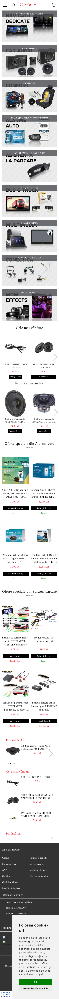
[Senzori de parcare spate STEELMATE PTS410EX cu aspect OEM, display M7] (15, 684)
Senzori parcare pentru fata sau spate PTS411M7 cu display (44, 706)
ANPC (5, 870)
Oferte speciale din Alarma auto (29, 444)
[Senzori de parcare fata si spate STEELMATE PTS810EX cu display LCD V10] (15, 619)
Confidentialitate (10, 882)
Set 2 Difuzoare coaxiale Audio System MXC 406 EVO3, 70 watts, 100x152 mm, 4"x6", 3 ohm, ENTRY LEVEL (35, 748)
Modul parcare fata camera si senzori (44, 639)
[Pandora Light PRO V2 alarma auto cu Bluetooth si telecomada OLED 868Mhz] (43, 536)
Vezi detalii (43, 377)
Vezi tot (29, 448)
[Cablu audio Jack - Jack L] (15, 347)
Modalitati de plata (38, 870)
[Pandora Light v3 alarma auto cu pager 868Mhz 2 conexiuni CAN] (15, 536)
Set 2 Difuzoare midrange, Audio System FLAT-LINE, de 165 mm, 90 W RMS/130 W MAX (15, 421)
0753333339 (20, 913)
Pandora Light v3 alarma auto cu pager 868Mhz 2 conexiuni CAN (15, 558)
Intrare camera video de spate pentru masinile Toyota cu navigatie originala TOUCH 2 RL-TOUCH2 (36, 815)
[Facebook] (5, 919)
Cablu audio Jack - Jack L (15, 366)
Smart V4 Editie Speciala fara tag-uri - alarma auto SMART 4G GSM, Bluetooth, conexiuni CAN (15, 494)
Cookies (6, 876)
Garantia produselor (38, 876)
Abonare (12, 763)
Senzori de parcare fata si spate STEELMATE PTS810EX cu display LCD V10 (15, 641)
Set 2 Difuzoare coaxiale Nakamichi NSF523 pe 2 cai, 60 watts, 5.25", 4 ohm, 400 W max (43, 366)
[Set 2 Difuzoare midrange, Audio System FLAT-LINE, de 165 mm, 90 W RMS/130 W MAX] (15, 403)
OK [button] (35, 982)
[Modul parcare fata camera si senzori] (43, 619)
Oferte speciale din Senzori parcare (29, 591)
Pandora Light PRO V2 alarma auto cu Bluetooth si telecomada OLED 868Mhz (44, 559)
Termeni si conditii (38, 858)
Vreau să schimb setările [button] (35, 988)
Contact (5, 858)
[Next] (53, 357)
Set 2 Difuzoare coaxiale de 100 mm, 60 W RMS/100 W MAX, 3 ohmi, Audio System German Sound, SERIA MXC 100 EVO (44, 421)
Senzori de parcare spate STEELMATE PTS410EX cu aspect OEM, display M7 (15, 706)
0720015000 (20, 908)
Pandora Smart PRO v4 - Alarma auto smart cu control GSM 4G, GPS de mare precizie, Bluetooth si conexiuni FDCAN (43, 494)
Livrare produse (36, 864)
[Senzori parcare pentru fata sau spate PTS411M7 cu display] (43, 684)
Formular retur (9, 864)
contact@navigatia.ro (22, 902)
